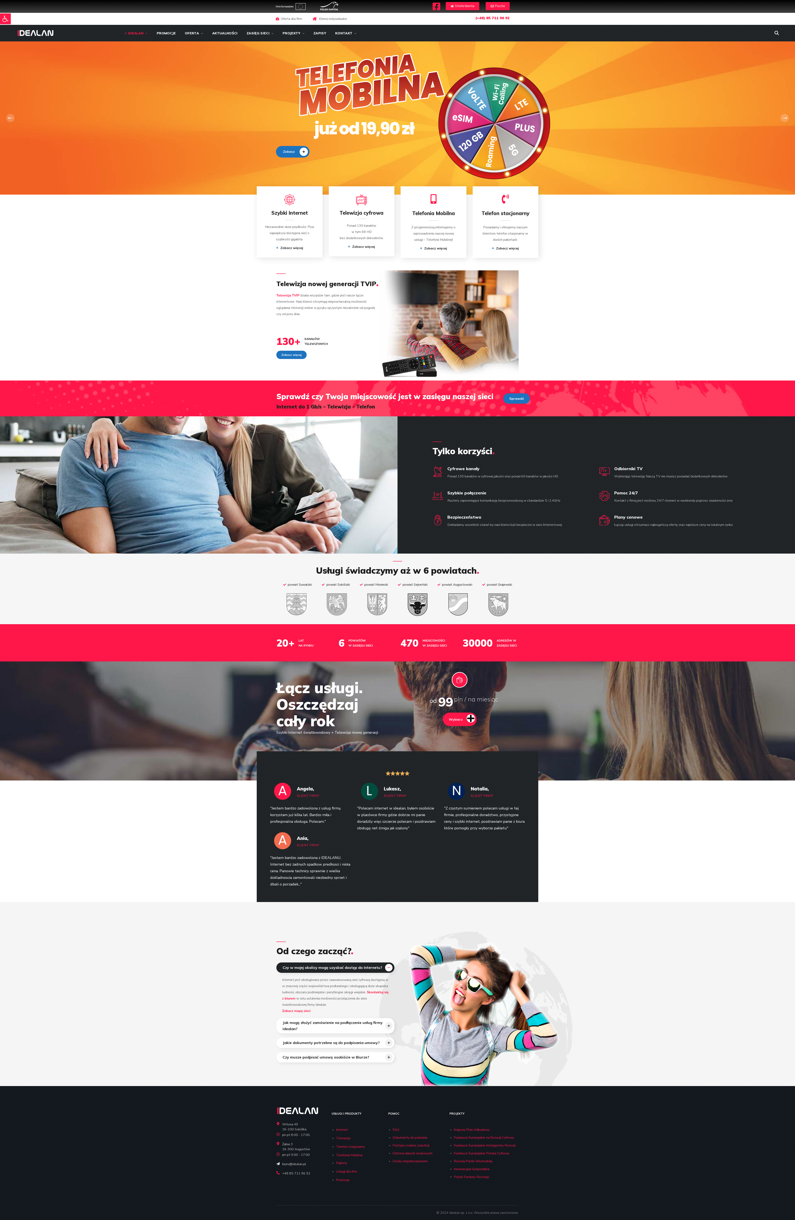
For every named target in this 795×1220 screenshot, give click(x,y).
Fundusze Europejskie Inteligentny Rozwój (485, 1145)
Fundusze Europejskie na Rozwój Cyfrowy (484, 1137)
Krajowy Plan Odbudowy (472, 1129)
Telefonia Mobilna (349, 1155)
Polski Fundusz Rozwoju (471, 1177)
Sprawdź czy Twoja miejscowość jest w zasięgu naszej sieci (384, 396)
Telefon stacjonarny (350, 1146)
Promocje (343, 1180)
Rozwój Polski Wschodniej (473, 1161)
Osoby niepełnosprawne (410, 1161)
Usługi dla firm (346, 1171)
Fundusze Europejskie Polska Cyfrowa (481, 1153)
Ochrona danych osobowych (412, 1153)
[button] (5, 18)
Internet (342, 1129)
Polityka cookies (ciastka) (411, 1145)
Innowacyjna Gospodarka (471, 1169)
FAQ (396, 1129)
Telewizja (343, 1138)
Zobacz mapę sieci (296, 1011)
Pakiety (341, 1163)
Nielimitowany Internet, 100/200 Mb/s (304, 128)
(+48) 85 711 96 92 (492, 18)
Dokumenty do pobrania (410, 1137)
